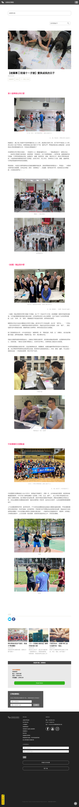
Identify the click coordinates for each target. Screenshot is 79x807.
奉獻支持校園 (46, 762)
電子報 (46, 768)
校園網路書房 (25, 726)
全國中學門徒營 (26, 720)
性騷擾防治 (25, 731)
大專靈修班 (25, 724)
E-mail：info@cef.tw (50, 722)
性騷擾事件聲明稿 (26, 735)
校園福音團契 (9, 2)
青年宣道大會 (25, 722)
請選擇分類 (12, 13)
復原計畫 (24, 733)
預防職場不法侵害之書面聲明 (29, 728)
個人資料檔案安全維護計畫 (28, 739)
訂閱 (36, 705)
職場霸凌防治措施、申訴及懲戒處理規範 (31, 737)
